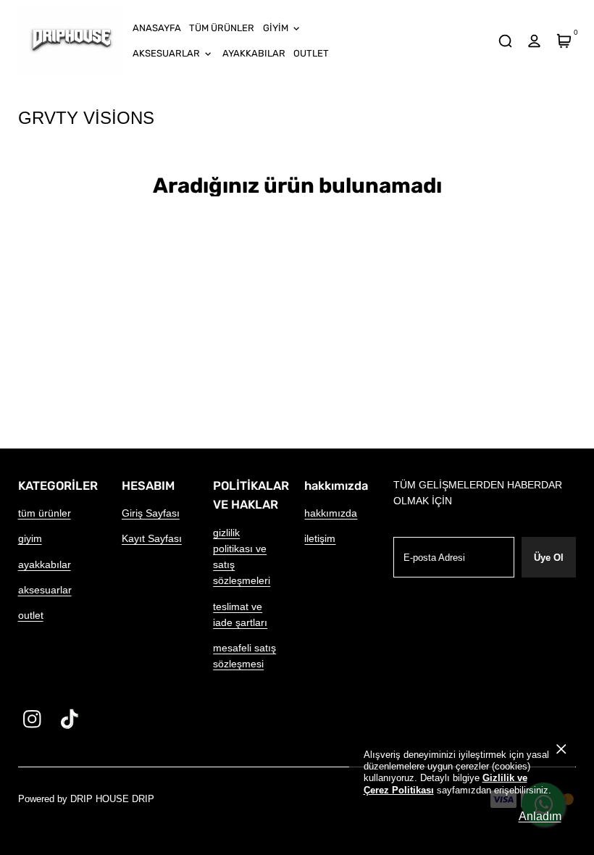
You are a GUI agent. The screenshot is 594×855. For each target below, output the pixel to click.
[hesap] (534, 41)
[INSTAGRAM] (32, 719)
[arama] (505, 41)
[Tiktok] (70, 719)
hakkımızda (330, 513)
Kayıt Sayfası (152, 538)
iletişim (319, 538)
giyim (30, 538)
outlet (30, 615)
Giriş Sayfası (151, 513)
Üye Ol (549, 557)
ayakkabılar (44, 564)
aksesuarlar (45, 590)
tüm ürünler (44, 513)
